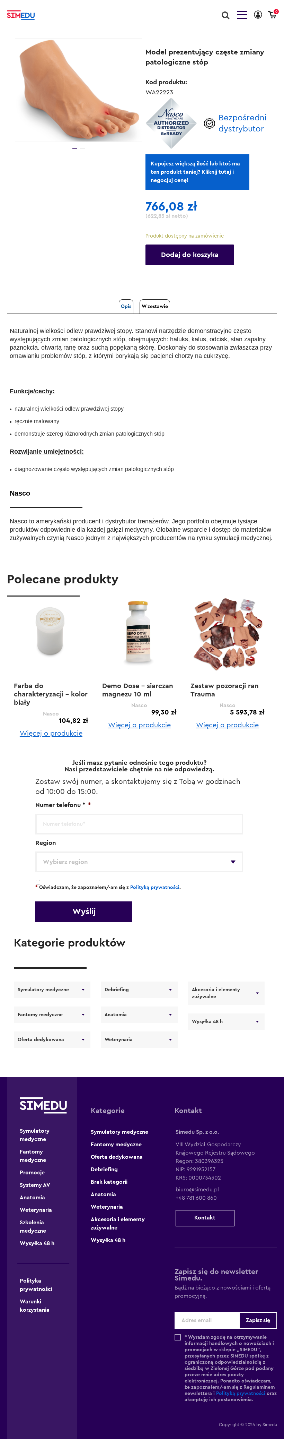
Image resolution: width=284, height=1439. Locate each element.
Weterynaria (119, 1039)
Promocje (32, 1172)
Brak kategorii (109, 1182)
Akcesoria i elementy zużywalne (216, 993)
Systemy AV (35, 1185)
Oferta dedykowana (41, 1039)
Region (45, 843)
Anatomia (116, 1014)
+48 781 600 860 (196, 1198)
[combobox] (139, 861)
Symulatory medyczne (43, 989)
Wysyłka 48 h (207, 1021)
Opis (126, 306)
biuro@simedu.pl (197, 1189)
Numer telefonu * (63, 805)
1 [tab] (74, 148)
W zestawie (155, 306)
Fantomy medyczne (40, 1014)
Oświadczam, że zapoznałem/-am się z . (108, 887)
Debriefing (117, 989)
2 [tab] (82, 148)
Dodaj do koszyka (190, 254)
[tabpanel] (78, 90)
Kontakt (204, 1217)
